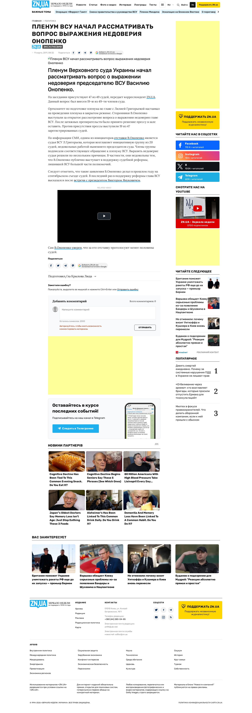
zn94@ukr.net (111, 627)
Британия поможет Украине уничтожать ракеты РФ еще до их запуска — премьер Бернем (189, 285)
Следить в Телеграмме (77, 428)
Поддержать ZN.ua (208, 5)
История (178, 655)
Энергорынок (36, 664)
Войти (184, 5)
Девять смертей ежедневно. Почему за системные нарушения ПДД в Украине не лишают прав (193, 370)
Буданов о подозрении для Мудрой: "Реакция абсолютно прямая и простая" (190, 341)
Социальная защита (88, 650)
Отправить (145, 327)
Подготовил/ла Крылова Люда (70, 276)
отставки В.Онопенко (129, 138)
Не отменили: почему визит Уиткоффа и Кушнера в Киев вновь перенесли (190, 324)
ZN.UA (151, 97)
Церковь (130, 664)
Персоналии (84, 668)
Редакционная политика (87, 623)
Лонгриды (140, 4)
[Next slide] (218, 11)
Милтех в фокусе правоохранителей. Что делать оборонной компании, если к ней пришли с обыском (191, 413)
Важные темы (41, 12)
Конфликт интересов (88, 659)
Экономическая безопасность (93, 664)
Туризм (177, 664)
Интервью (125, 4)
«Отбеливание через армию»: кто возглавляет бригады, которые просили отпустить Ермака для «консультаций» (193, 391)
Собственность (181, 668)
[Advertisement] (90, 365)
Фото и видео (108, 4)
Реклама (79, 618)
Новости (81, 4)
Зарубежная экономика (90, 655)
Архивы (79, 608)
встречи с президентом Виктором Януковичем (107, 180)
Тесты (153, 4)
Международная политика (43, 655)
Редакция (80, 613)
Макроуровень (37, 659)
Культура (130, 668)
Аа (192, 5)
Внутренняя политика (41, 650)
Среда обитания (134, 659)
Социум (178, 650)
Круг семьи (179, 659)
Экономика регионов (40, 673)
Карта (78, 627)
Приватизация (37, 668)
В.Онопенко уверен (68, 247)
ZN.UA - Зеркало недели (197, 222)
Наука (129, 650)
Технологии (132, 655)
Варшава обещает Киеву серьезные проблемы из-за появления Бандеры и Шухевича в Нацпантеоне (192, 305)
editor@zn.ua (121, 634)
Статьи (93, 4)
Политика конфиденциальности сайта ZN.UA (200, 703)
